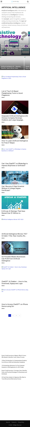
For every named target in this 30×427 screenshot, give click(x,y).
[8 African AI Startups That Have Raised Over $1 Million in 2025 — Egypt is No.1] (15, 202)
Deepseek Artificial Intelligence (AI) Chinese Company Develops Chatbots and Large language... (15, 118)
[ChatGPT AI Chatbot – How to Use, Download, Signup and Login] (15, 272)
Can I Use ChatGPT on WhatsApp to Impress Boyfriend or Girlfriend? (15, 165)
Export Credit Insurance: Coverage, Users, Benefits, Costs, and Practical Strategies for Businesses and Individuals (14, 372)
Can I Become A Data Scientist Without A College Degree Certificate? (13, 188)
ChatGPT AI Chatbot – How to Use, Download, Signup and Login (14, 282)
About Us (8, 422)
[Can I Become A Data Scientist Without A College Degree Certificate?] (15, 177)
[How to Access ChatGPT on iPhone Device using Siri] (15, 295)
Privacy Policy (21, 422)
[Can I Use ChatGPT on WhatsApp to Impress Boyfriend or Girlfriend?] (15, 155)
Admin (2, 54)
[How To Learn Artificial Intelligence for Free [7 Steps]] (15, 132)
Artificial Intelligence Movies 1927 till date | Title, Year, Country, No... (14, 235)
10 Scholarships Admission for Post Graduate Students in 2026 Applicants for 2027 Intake (13, 366)
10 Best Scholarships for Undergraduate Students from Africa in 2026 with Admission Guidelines (14, 361)
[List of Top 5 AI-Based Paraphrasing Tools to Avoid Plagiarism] (15, 82)
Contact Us (14, 422)
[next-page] (19, 315)
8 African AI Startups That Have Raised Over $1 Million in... (13, 212)
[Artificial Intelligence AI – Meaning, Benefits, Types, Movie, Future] (12, 65)
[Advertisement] (15, 335)
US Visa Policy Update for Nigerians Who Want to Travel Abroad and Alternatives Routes (14, 378)
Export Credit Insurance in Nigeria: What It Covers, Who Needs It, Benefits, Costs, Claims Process (14, 356)
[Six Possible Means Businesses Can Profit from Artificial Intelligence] (15, 248)
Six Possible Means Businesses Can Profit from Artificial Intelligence (13, 259)
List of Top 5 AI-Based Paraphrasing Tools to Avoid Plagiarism (12, 93)
